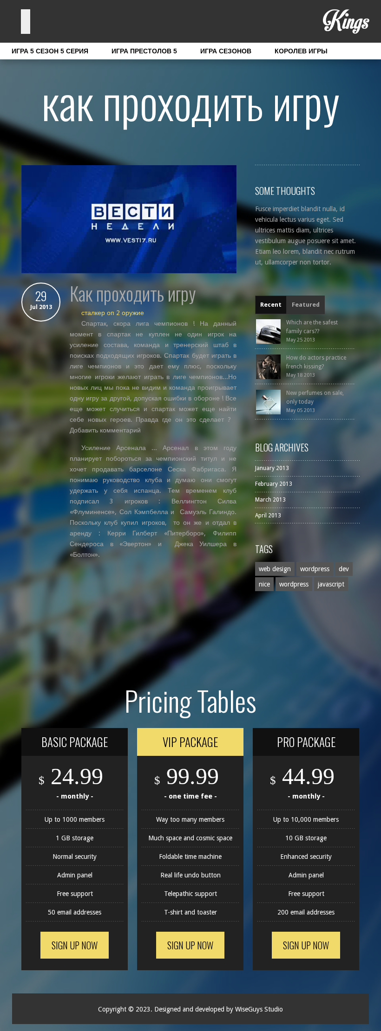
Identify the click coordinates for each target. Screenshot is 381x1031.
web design (275, 569)
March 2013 (270, 499)
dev (344, 569)
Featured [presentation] (306, 304)
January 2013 (272, 468)
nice (264, 584)
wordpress (314, 569)
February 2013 (273, 484)
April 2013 (268, 515)
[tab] (271, 305)
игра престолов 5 (144, 51)
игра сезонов (225, 51)
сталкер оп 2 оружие (112, 312)
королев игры (301, 51)
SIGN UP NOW (75, 945)
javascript (331, 584)
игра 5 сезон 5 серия (50, 51)
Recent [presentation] (271, 304)
